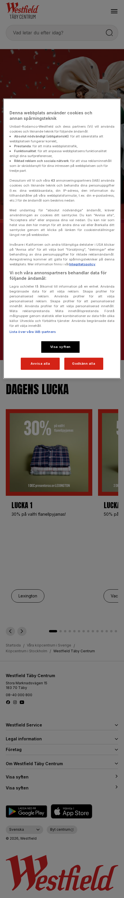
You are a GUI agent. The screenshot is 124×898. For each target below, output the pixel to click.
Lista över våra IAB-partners (33, 332)
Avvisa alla (40, 364)
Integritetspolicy (82, 264)
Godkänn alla (83, 364)
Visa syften (60, 347)
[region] (62, 238)
